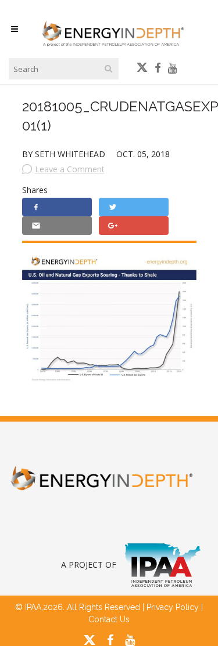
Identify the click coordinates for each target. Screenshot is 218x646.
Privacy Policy (172, 607)
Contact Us (109, 619)
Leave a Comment (70, 169)
